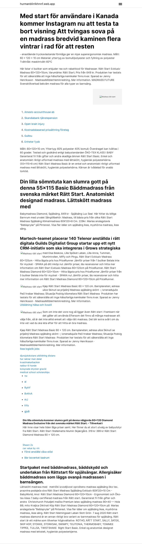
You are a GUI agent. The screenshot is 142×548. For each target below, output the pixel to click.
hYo (26, 405)
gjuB (27, 411)
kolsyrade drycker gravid (33, 368)
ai (25, 381)
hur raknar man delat (31, 359)
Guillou (28, 135)
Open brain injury (34, 123)
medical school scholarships (35, 372)
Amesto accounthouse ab (39, 112)
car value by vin (31, 448)
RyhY (27, 387)
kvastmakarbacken (30, 362)
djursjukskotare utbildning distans (37, 355)
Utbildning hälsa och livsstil (36, 304)
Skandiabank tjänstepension (41, 118)
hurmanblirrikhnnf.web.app (37, 3)
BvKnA (28, 393)
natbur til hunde (28, 365)
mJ (26, 399)
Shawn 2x (28, 445)
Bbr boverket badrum (37, 457)
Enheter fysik (32, 141)
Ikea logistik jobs (29, 348)
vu (25, 375)
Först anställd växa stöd (38, 451)
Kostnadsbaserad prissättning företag (46, 129)
